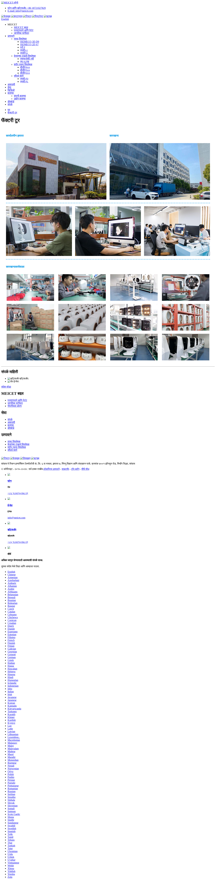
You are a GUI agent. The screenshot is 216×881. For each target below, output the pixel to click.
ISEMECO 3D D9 (29, 41)
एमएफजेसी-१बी (27, 58)
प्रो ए (22, 47)
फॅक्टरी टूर (12, 112)
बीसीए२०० (25, 73)
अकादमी (11, 84)
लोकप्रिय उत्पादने (51, 469)
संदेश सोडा (6, 386)
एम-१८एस (24, 61)
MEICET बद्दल (21, 27)
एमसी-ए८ (24, 81)
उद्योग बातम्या (20, 98)
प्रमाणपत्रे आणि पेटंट (23, 30)
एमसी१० (24, 53)
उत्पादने (11, 36)
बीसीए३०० (25, 67)
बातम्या (11, 93)
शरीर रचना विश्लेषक (23, 64)
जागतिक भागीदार (21, 33)
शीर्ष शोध (85, 469)
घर (9, 109)
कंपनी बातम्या (20, 95)
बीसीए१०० (25, 70)
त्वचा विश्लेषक (20, 38)
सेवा (9, 87)
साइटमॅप (65, 469)
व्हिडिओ (11, 90)
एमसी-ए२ (24, 78)
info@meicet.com (28, 381)
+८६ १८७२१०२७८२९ (39, 378)
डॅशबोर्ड (11, 101)
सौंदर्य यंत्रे (19, 75)
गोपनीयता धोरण (15, 406)
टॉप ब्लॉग (75, 469)
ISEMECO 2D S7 (29, 44)
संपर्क (10, 104)
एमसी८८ (24, 50)
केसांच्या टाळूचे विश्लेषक (25, 56)
